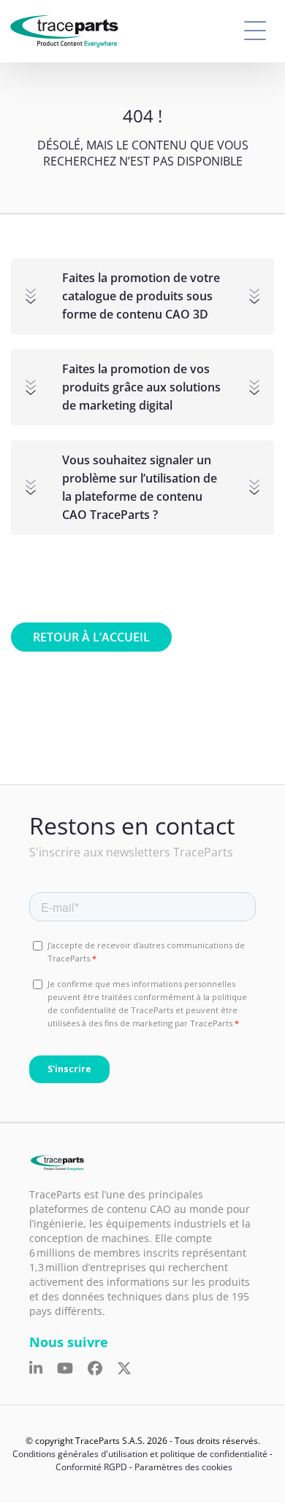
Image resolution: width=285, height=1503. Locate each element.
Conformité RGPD (91, 1467)
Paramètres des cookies (183, 1467)
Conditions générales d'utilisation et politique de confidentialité (139, 1454)
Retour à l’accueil (91, 637)
